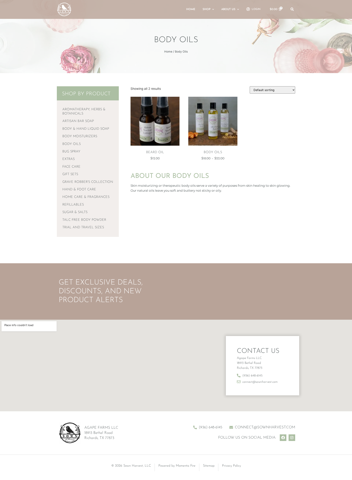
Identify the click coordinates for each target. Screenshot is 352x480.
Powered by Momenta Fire (176, 466)
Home (190, 9)
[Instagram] (292, 437)
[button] (292, 9)
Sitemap (208, 466)
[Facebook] (283, 437)
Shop (206, 9)
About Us (228, 9)
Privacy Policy (231, 466)
